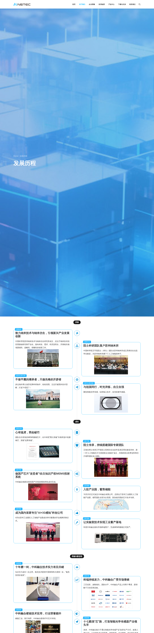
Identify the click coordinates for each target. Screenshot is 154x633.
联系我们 (132, 4)
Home (15, 156)
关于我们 (82, 4)
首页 (73, 4)
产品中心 (111, 4)
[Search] (140, 4)
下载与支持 (122, 4)
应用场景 (102, 4)
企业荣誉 (92, 4)
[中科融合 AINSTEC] (21, 4)
